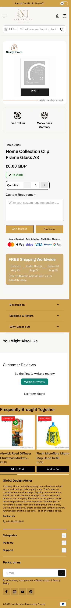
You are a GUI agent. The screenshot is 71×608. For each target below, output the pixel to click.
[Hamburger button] (5, 16)
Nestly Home (18, 603)
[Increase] (44, 185)
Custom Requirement (21, 194)
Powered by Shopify (35, 603)
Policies (8, 541)
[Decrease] (27, 185)
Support (8, 549)
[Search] (62, 29)
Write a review (34, 382)
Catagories (10, 534)
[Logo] (22, 16)
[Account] (57, 16)
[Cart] (63, 16)
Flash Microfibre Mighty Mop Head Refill (52, 455)
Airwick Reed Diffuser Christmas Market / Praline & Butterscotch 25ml (16, 455)
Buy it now (49, 229)
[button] (61, 572)
